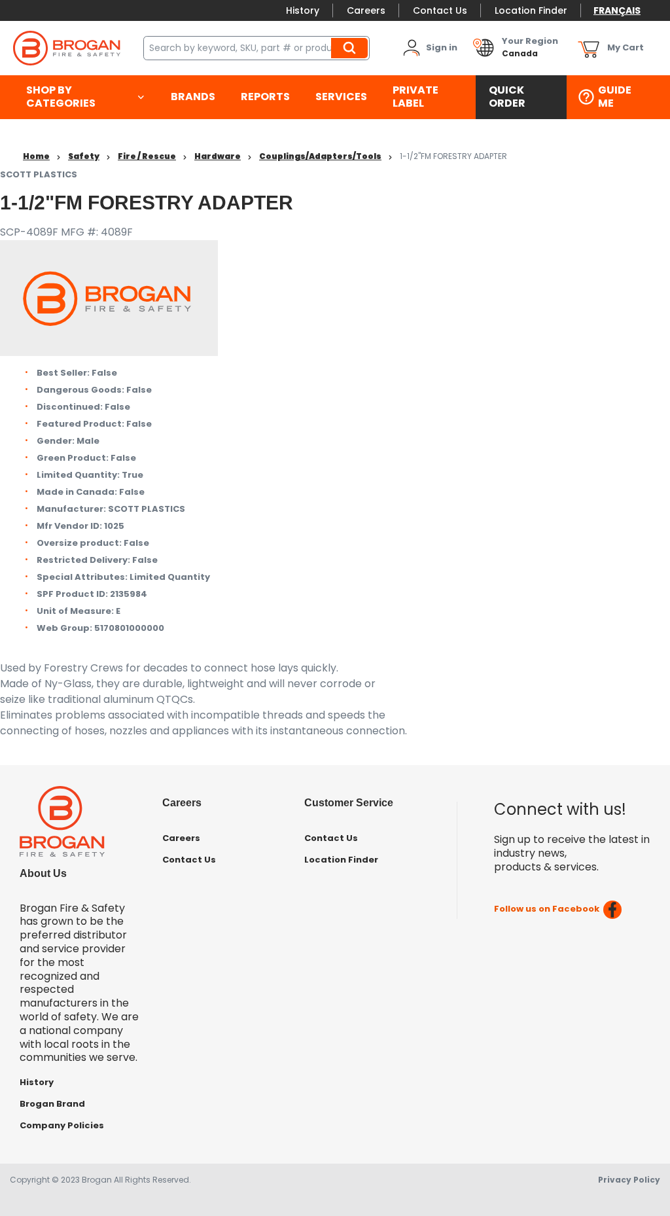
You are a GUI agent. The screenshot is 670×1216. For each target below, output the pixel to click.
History (302, 10)
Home (36, 156)
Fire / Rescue (147, 156)
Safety (83, 156)
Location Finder (531, 10)
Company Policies (62, 1125)
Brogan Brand (52, 1104)
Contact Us (440, 10)
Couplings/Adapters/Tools (320, 156)
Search (351, 48)
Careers (366, 10)
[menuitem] (85, 97)
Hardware (217, 156)
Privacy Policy (629, 1179)
